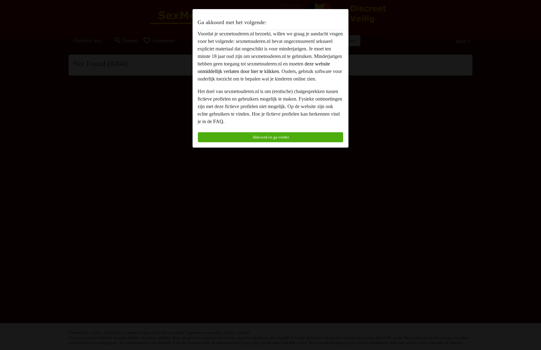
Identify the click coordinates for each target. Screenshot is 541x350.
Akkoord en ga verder (270, 137)
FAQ (218, 121)
